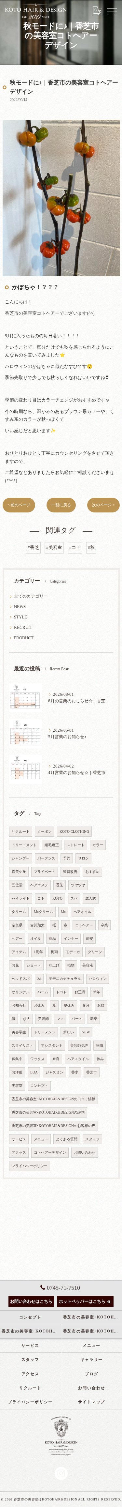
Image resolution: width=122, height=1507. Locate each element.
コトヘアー (84, 925)
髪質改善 (70, 872)
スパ (73, 898)
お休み (39, 1005)
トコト (61, 992)
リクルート (21, 831)
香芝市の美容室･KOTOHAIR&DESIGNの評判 (48, 1112)
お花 (15, 965)
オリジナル (21, 992)
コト (41, 898)
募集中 (17, 1059)
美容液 (87, 965)
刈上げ (54, 965)
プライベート (44, 872)
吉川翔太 (37, 925)
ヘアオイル (82, 912)
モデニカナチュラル (65, 979)
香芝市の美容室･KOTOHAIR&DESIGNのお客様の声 (53, 1126)
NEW (86, 1032)
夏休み (69, 1005)
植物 (71, 965)
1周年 (38, 952)
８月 (85, 1005)
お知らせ (19, 1005)
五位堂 (17, 885)
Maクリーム (43, 912)
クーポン (44, 831)
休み (100, 1059)
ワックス (37, 1059)
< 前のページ (18, 505)
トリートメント (24, 845)
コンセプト (39, 1086)
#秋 (91, 547)
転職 (99, 1045)
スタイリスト (22, 1045)
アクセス (19, 1152)
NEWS (20, 606)
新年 (96, 992)
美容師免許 (79, 1045)
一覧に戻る (61, 505)
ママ (60, 1019)
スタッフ (92, 1139)
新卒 (93, 1019)
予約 (66, 858)
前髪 (89, 938)
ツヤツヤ (78, 885)
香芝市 (91, 1072)
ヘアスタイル (78, 1059)
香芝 (59, 885)
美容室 (17, 1086)
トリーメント (44, 1032)
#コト (75, 547)
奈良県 (17, 925)
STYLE (20, 617)
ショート (34, 965)
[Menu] (112, 11)
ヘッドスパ (21, 979)
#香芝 (33, 547)
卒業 (104, 925)
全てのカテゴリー (31, 596)
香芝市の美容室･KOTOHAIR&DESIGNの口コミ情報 (53, 1099)
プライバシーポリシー (29, 1166)
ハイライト (21, 898)
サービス (19, 1139)
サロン (83, 858)
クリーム (19, 912)
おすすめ (92, 872)
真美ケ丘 (19, 872)
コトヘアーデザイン (50, 1152)
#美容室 (54, 547)
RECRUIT (23, 627)
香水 (74, 1072)
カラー (97, 845)
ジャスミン (54, 1072)
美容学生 (19, 1032)
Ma (63, 912)
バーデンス (46, 858)
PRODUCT (24, 638)
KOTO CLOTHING (74, 831)
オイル (35, 938)
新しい (68, 1032)
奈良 (56, 1059)
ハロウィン (98, 979)
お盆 (100, 1005)
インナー (71, 938)
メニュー (41, 1139)
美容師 (43, 1019)
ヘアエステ (39, 885)
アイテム (19, 952)
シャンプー (21, 858)
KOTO (57, 898)
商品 (52, 938)
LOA (34, 1072)
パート (77, 1019)
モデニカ (73, 952)
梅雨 (54, 952)
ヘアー (17, 938)
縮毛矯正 (52, 845)
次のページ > (103, 505)
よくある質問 (66, 1139)
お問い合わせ (84, 1152)
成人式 (90, 898)
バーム (42, 992)
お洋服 (17, 1072)
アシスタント (51, 1045)
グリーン (95, 952)
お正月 (80, 992)
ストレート (76, 845)
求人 (26, 1019)
